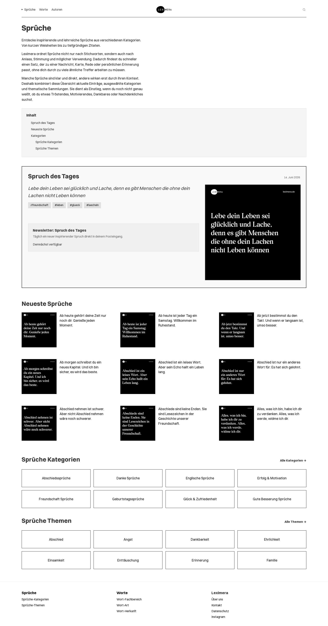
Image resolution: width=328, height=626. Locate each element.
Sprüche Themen (46, 148)
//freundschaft (39, 205)
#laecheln (92, 205)
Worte (122, 593)
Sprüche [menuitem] (29, 9)
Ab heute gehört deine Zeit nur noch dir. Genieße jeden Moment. (83, 320)
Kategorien (38, 136)
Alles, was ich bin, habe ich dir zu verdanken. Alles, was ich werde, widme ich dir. (279, 414)
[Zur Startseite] (164, 9)
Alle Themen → (295, 522)
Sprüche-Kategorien (35, 599)
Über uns (217, 599)
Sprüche (29, 593)
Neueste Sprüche (42, 129)
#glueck (75, 205)
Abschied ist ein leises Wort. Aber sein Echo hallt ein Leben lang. (181, 367)
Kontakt (216, 605)
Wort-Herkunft (126, 611)
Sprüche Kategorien (48, 142)
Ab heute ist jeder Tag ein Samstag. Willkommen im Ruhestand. (177, 320)
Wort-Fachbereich (129, 599)
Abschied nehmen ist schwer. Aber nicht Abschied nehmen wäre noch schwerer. (82, 414)
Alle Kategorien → (293, 460)
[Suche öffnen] (304, 9)
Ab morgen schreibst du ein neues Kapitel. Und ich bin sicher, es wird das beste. (80, 367)
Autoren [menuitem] (56, 9)
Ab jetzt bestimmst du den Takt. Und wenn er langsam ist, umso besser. (280, 320)
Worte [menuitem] (43, 9)
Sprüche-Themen (33, 605)
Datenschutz (220, 611)
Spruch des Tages (43, 123)
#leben (59, 205)
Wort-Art (123, 605)
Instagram (218, 617)
